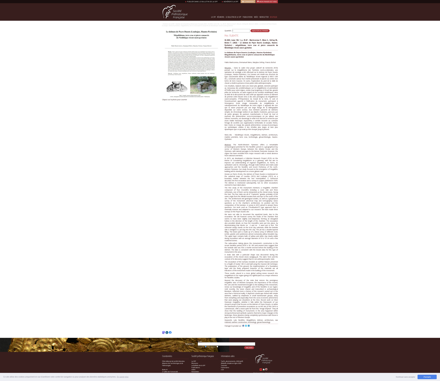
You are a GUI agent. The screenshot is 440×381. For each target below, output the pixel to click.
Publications (248, 16)
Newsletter (264, 16)
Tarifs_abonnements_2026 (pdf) (232, 361)
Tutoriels (224, 365)
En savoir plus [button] (122, 377)
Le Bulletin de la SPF (233, 16)
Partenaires (225, 367)
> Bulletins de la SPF (168, 24)
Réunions (220, 16)
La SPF (213, 16)
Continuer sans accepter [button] (405, 377)
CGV (222, 370)
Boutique (273, 16)
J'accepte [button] (427, 377)
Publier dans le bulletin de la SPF (201, 1)
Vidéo (256, 16)
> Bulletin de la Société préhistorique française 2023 (190, 24)
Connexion (249, 1)
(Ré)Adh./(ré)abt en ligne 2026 (231, 363)
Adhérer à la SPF (230, 1)
